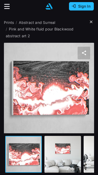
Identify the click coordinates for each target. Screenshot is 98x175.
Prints (9, 22)
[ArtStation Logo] (49, 6)
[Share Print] (84, 53)
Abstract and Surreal (37, 22)
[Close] (91, 22)
